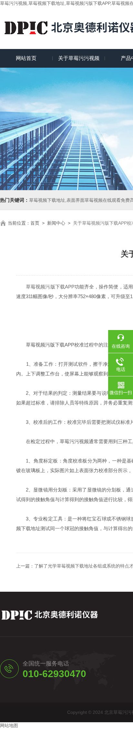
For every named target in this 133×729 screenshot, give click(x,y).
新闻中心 (56, 223)
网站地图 (9, 725)
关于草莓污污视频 (78, 58)
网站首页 (26, 58)
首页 (34, 223)
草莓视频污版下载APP (50, 286)
